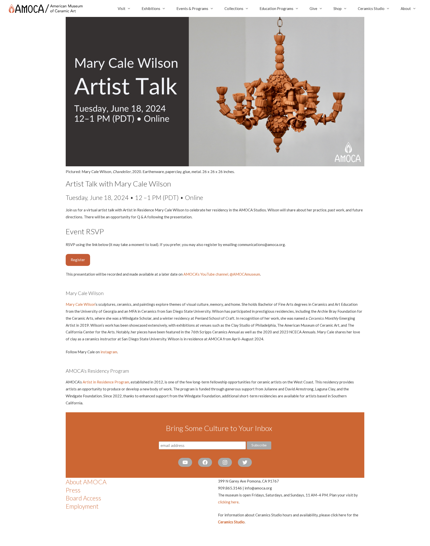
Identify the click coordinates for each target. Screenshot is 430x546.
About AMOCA (86, 481)
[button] (78, 260)
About (406, 8)
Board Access (83, 498)
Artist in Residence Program (106, 382)
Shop (337, 8)
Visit (121, 8)
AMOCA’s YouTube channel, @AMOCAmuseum (221, 274)
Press (73, 490)
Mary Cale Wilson (80, 304)
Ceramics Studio (371, 8)
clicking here (228, 502)
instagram (108, 352)
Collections (233, 8)
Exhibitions (151, 8)
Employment (82, 506)
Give (313, 8)
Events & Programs (192, 8)
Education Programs (276, 8)
